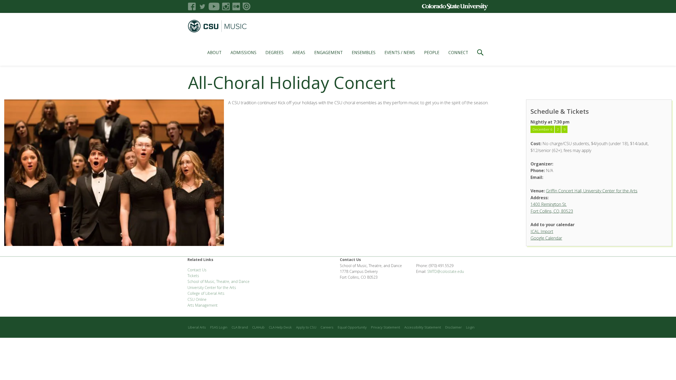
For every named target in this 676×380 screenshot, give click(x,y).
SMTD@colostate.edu (445, 271)
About (214, 52)
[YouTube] (214, 6)
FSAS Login (218, 327)
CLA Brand (240, 327)
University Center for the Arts (211, 287)
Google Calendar (546, 238)
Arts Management (202, 305)
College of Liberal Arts (205, 293)
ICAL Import (542, 231)
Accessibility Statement (422, 327)
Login (470, 327)
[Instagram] (226, 6)
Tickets (193, 275)
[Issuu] (246, 6)
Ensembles (363, 52)
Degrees (274, 52)
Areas (299, 52)
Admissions (243, 52)
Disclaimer (453, 327)
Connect (458, 52)
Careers (327, 327)
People (431, 52)
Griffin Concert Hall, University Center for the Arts (591, 191)
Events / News (399, 52)
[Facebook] (192, 6)
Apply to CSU (306, 327)
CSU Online (196, 299)
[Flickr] (236, 6)
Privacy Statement (385, 327)
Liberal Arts (197, 327)
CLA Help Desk (280, 327)
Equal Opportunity (352, 327)
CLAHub (258, 327)
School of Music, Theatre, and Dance (218, 281)
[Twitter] (202, 6)
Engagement (328, 52)
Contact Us (196, 269)
